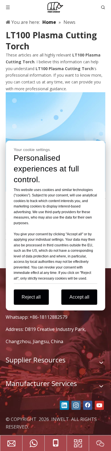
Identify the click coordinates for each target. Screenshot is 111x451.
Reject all (31, 297)
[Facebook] (87, 405)
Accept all (79, 297)
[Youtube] (99, 405)
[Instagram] (76, 405)
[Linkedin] (64, 405)
